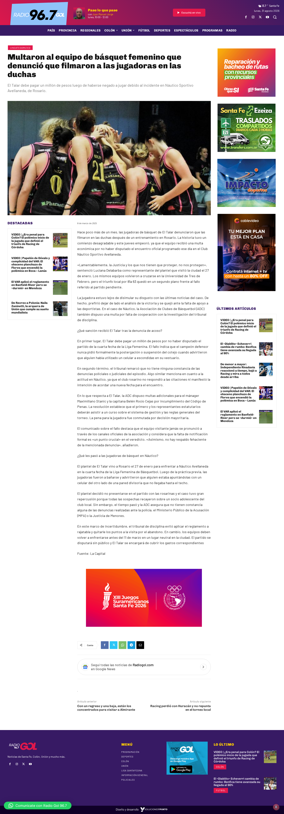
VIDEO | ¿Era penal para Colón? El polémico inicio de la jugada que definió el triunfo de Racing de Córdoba (30, 241)
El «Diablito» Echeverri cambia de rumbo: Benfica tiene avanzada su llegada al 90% (238, 348)
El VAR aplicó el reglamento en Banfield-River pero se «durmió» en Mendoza (30, 285)
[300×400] (246, 294)
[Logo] (39, 14)
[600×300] (144, 629)
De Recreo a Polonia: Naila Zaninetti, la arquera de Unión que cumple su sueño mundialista (30, 307)
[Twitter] (260, 17)
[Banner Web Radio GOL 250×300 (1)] (246, 155)
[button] (274, 17)
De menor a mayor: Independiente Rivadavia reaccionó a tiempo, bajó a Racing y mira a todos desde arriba (238, 371)
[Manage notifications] (276, 807)
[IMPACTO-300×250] (246, 210)
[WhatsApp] (122, 645)
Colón (220, 766)
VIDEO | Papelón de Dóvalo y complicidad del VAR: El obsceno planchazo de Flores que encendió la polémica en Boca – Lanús (30, 264)
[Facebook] (245, 17)
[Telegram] (131, 645)
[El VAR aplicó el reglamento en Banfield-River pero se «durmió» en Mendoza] (60, 287)
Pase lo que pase (102, 10)
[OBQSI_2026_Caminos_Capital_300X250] (246, 99)
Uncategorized (20, 47)
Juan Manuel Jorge (103, 14)
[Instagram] (253, 17)
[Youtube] (267, 17)
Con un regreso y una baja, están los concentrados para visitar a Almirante (106, 708)
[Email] (140, 645)
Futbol (221, 790)
